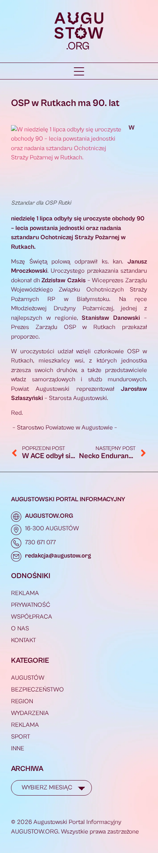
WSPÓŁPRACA (31, 616)
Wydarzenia (30, 713)
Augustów (27, 678)
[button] (79, 71)
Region (22, 701)
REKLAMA (25, 593)
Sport (20, 736)
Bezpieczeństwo (37, 689)
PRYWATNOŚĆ (30, 605)
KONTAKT (23, 640)
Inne (17, 748)
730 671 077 (40, 542)
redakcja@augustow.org (58, 555)
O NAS (20, 628)
